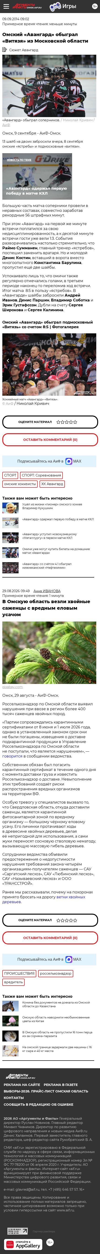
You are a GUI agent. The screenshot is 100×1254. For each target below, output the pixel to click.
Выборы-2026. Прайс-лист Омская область (46, 1091)
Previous (7, 360)
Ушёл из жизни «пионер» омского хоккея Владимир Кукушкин (52, 506)
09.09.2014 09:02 (15, 19)
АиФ (6, 125)
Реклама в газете (61, 1085)
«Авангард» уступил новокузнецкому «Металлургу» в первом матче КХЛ (49, 536)
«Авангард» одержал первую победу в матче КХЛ (58, 519)
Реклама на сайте (22, 1085)
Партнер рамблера (44, 1231)
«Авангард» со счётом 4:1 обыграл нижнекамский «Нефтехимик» (47, 565)
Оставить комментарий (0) (50, 440)
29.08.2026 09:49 (16, 591)
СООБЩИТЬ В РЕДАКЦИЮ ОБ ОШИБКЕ (38, 1104)
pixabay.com (12, 687)
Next (90, 360)
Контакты (14, 1098)
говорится (12, 756)
